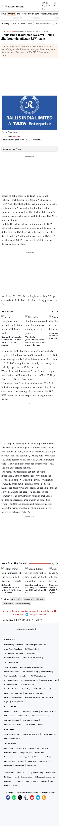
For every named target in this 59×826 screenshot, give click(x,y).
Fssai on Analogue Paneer (13, 697)
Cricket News (39, 753)
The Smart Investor (49, 14)
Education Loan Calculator (13, 724)
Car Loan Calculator (11, 720)
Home (3, 14)
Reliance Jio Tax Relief (49, 680)
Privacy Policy (38, 773)
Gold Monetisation (43, 24)
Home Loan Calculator (30, 720)
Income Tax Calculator (12, 712)
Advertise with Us (32, 781)
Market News (34, 748)
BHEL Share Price (33, 653)
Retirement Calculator (39, 716)
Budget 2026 (31, 765)
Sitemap (44, 781)
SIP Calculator (23, 716)
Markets (11, 14)
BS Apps (15, 786)
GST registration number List (45, 777)
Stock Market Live (10, 667)
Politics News (19, 765)
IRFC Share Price (31, 649)
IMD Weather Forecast (38, 676)
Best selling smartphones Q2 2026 (31, 667)
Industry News (50, 757)
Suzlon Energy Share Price (13, 645)
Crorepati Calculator (30, 712)
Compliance (8, 781)
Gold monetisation (27, 685)
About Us (20, 773)
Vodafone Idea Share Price (31, 658)
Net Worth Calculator (48, 712)
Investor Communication (23, 777)
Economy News (44, 761)
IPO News (45, 748)
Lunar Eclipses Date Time (13, 693)
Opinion (21, 761)
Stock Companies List (11, 734)
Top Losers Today (47, 672)
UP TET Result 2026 (11, 685)
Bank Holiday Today (11, 672)
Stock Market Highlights (22, 24)
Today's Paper (9, 773)
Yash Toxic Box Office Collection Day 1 (17, 689)
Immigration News (25, 753)
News (15, 31)
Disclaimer (8, 777)
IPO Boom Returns (10, 680)
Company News (21, 748)
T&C (28, 773)
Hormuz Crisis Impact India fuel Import (39, 697)
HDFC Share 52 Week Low (43, 689)
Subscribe (53, 781)
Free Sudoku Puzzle (49, 734)
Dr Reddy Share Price (11, 658)
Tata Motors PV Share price (14, 653)
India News (8, 765)
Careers (7, 786)
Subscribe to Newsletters (30, 734)
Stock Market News (30, 14)
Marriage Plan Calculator (35, 724)
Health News (31, 761)
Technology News (25, 757)
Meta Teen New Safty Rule (34, 693)
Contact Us (19, 781)
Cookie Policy (51, 773)
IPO (18, 14)
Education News (9, 761)
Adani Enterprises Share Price (36, 645)
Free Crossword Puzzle (12, 738)
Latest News (8, 748)
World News (38, 757)
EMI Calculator (9, 716)
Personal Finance (10, 757)
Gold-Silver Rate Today (30, 672)
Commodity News (10, 753)
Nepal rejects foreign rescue (13, 702)
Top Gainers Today (10, 676)
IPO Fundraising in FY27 (29, 680)
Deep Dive (23, 676)
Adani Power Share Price (13, 649)
